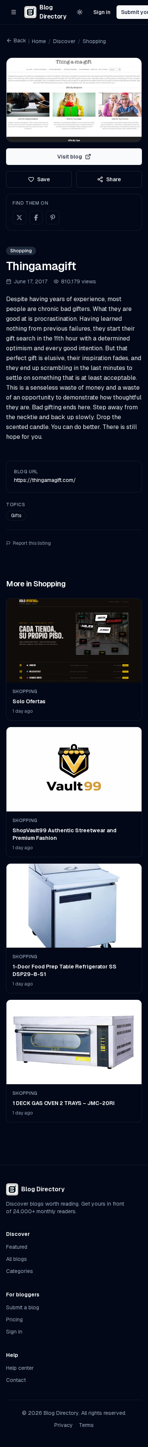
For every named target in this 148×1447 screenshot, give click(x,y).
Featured (16, 1246)
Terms (86, 1425)
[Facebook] (36, 217)
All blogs (16, 1259)
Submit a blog (22, 1307)
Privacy (63, 1425)
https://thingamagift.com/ (45, 480)
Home (39, 41)
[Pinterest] (53, 217)
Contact (16, 1380)
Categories (19, 1271)
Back (20, 40)
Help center (20, 1368)
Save (43, 179)
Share (113, 179)
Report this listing (32, 543)
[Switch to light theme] (79, 12)
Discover (64, 41)
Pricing (14, 1319)
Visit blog (69, 156)
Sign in (101, 12)
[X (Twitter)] (19, 217)
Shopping (94, 41)
